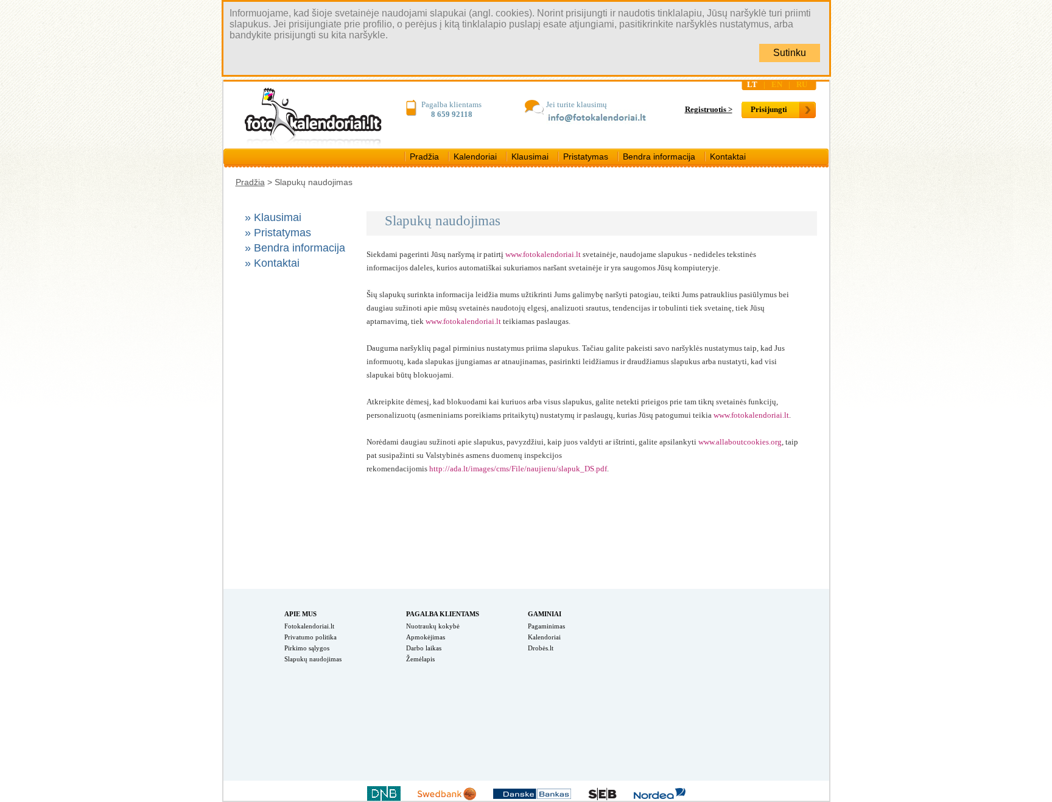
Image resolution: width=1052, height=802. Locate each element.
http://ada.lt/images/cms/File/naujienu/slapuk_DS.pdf (518, 468)
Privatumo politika (310, 637)
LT (752, 84)
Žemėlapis (420, 659)
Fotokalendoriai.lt (309, 626)
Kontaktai (728, 156)
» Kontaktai (272, 263)
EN (776, 84)
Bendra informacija (659, 156)
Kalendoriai (475, 156)
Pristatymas (585, 156)
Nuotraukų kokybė (433, 626)
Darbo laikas (423, 648)
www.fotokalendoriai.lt (543, 254)
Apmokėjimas (425, 637)
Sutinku (789, 52)
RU (801, 84)
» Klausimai (273, 217)
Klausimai (530, 156)
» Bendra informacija (295, 248)
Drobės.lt (540, 648)
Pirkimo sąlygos (306, 648)
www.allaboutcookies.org (740, 441)
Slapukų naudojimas (313, 659)
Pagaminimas (546, 626)
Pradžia (424, 156)
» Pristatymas (278, 233)
